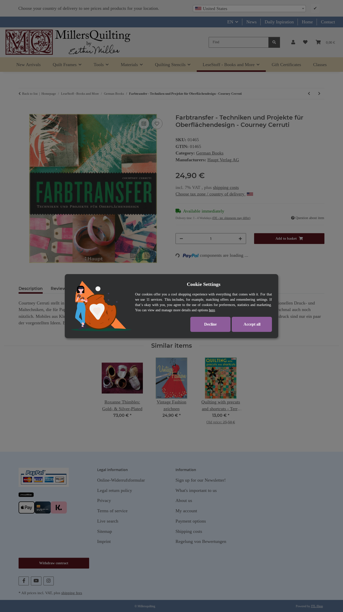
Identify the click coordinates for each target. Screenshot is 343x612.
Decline (210, 324)
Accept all (252, 324)
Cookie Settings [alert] (203, 284)
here (212, 310)
